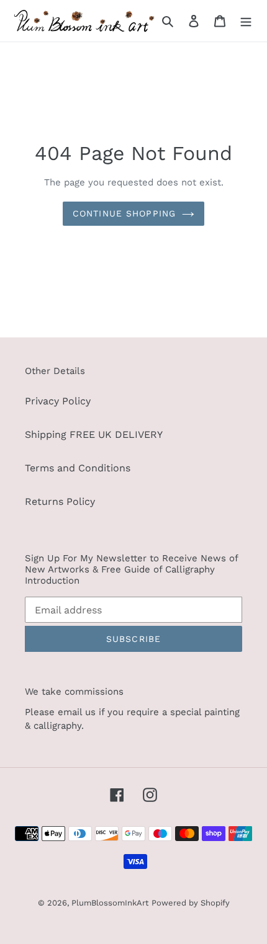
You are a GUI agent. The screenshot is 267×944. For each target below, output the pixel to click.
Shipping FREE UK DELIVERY (94, 434)
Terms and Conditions (77, 468)
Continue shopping (124, 213)
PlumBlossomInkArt (109, 902)
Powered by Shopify (191, 902)
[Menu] (246, 20)
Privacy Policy (58, 401)
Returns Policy (60, 501)
